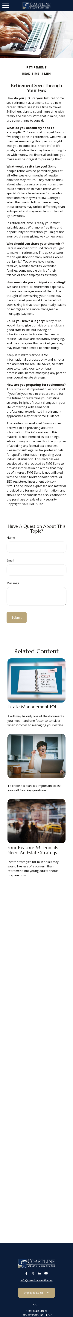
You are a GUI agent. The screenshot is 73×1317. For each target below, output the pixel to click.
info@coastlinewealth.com (37, 1280)
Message (13, 583)
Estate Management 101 (31, 707)
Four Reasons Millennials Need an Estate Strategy (32, 850)
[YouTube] (45, 1273)
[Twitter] (32, 1273)
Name (11, 538)
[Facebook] (26, 1273)
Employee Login (33, 1292)
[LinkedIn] (39, 1273)
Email (10, 560)
